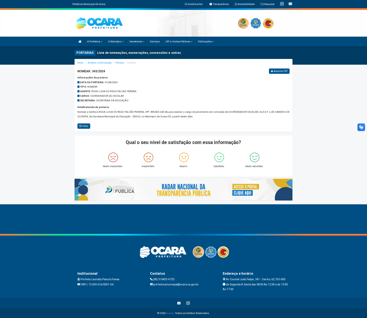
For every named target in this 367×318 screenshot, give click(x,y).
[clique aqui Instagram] (188, 303)
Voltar (84, 126)
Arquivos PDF (280, 71)
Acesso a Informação (100, 62)
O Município (115, 41)
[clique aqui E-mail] (179, 303)
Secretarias (136, 41)
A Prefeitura (94, 41)
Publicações (205, 41)
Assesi (170, 313)
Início (80, 62)
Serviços (155, 41)
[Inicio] (79, 41)
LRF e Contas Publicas (178, 41)
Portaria (119, 62)
